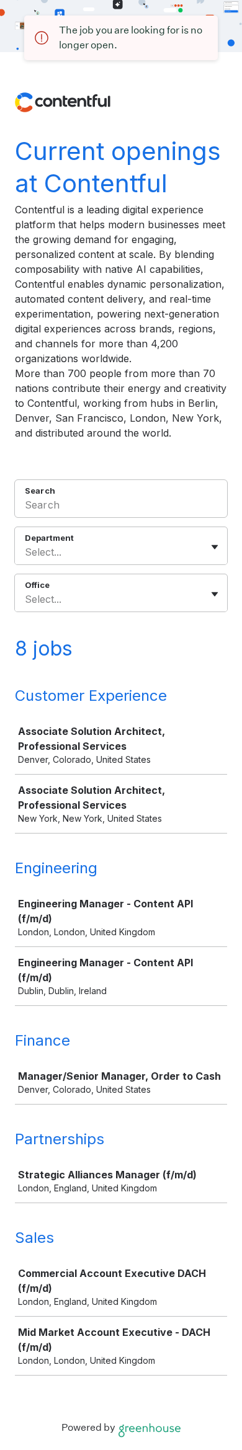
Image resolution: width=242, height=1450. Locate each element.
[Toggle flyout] (214, 547)
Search (40, 491)
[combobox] (26, 552)
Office (37, 585)
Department (49, 538)
